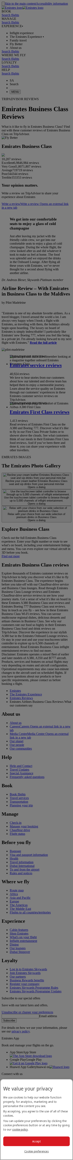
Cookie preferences (36, 1151)
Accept (36, 1141)
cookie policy (20, 1129)
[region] (36, 1119)
